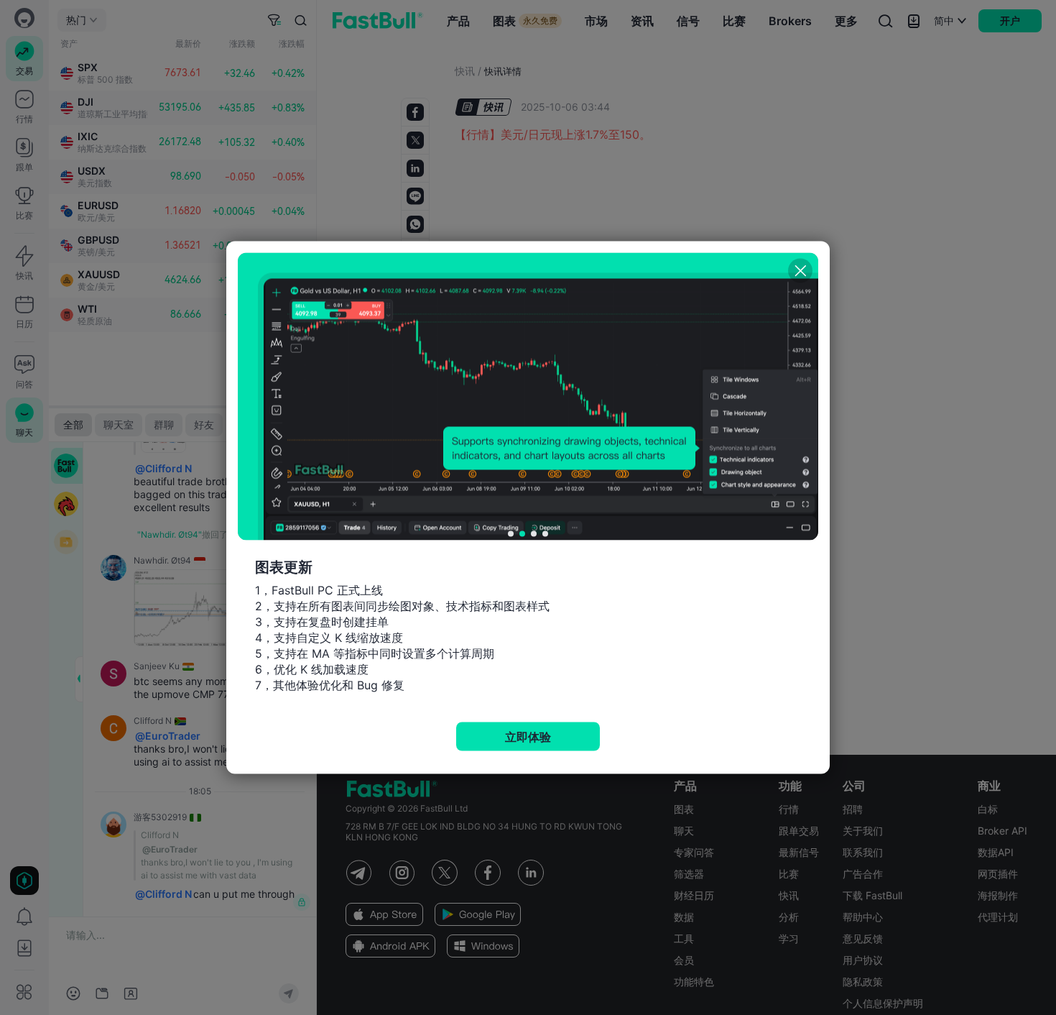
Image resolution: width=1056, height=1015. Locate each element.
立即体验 (528, 737)
